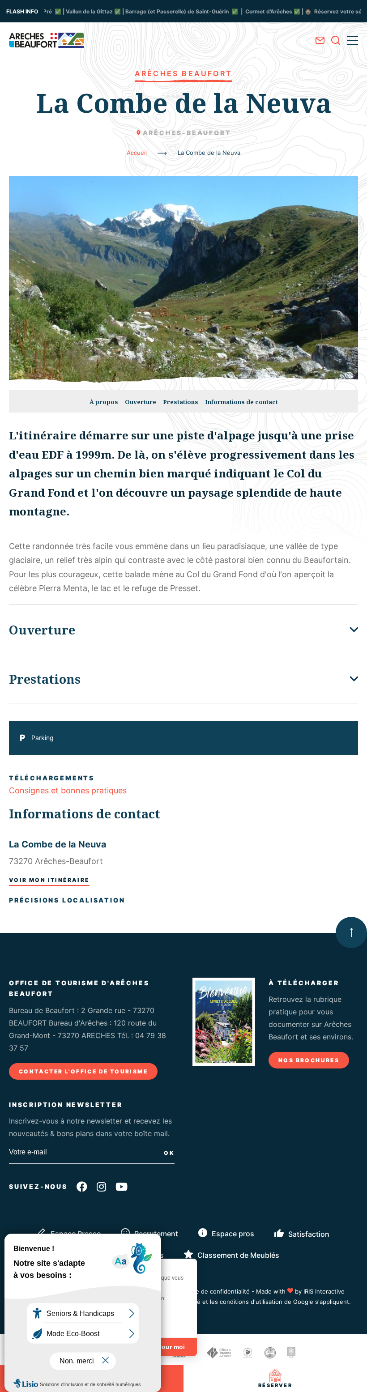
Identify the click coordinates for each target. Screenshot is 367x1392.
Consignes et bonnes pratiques (68, 790)
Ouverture (140, 402)
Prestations (180, 402)
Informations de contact (241, 402)
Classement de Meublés (238, 1255)
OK (169, 1152)
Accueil (137, 152)
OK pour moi (165, 1346)
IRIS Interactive (324, 1291)
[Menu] (352, 40)
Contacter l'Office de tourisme (83, 1071)
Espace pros (233, 1233)
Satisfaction (308, 1234)
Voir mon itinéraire (49, 880)
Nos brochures (308, 1060)
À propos (104, 402)
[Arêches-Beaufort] (46, 40)
